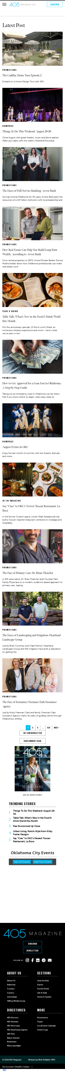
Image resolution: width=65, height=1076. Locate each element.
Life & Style (42, 993)
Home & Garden (44, 997)
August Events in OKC (15, 447)
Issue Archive (43, 981)
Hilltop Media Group (16, 1001)
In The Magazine (11, 500)
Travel (39, 1022)
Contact (11, 989)
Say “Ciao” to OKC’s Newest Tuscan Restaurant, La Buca (31, 840)
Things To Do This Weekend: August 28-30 (26, 131)
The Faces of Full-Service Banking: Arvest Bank (29, 190)
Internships (12, 997)
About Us (11, 981)
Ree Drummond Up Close (26, 826)
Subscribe (54, 4)
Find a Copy (42, 1030)
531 (48, 727)
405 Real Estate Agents (17, 1030)
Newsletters (32, 950)
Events (40, 985)
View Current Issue (32, 740)
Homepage (7, 126)
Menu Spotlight (14, 1046)
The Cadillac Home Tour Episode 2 (21, 75)
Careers (10, 993)
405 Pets (11, 1034)
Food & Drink (10, 311)
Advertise (11, 985)
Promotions (9, 70)
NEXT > (56, 727)
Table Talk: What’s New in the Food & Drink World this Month (32, 819)
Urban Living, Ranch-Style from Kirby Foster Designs (32, 833)
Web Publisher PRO (46, 1060)
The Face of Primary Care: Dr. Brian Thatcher (27, 573)
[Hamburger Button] (4, 4)
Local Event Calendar (46, 1026)
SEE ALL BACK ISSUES (32, 795)
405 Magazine (15, 1060)
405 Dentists (12, 1022)
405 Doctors (12, 1018)
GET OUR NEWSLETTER (32, 733)
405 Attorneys (13, 1026)
